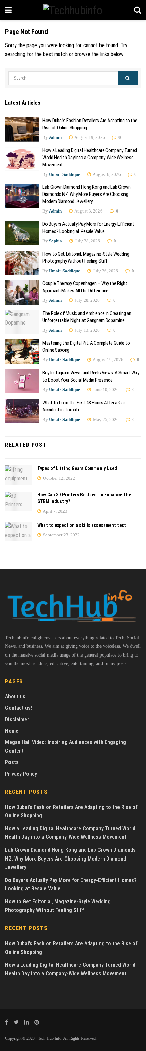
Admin (55, 137)
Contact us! (18, 708)
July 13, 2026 (87, 330)
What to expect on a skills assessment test (81, 525)
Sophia (55, 240)
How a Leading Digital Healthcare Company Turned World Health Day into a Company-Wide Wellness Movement (89, 157)
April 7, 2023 (54, 511)
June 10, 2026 (105, 389)
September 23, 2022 (61, 534)
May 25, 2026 (105, 419)
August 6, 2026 (106, 174)
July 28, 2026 (87, 240)
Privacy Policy (21, 774)
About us (15, 696)
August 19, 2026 (89, 137)
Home (11, 730)
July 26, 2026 (105, 270)
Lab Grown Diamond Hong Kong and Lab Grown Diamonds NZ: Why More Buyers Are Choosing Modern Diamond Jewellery (86, 194)
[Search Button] (128, 78)
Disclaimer (17, 719)
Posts (12, 762)
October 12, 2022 (58, 478)
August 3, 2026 (88, 211)
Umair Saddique (64, 174)
